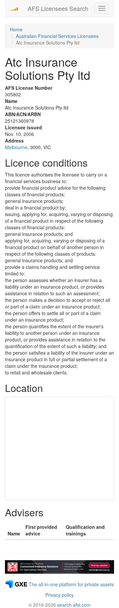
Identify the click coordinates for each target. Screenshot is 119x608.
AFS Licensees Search (58, 8)
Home (16, 29)
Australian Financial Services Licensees (57, 36)
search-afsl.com (74, 604)
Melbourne (16, 147)
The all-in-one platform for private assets (71, 584)
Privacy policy (59, 595)
